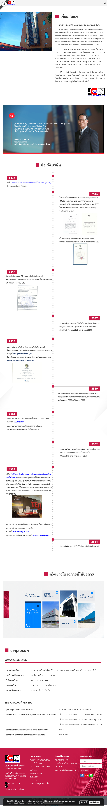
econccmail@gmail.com (15, 789)
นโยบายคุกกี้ (40, 803)
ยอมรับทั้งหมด (94, 802)
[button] (104, 3)
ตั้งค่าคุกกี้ (84, 802)
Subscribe (84, 771)
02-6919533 (13, 783)
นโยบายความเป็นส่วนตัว (25, 803)
